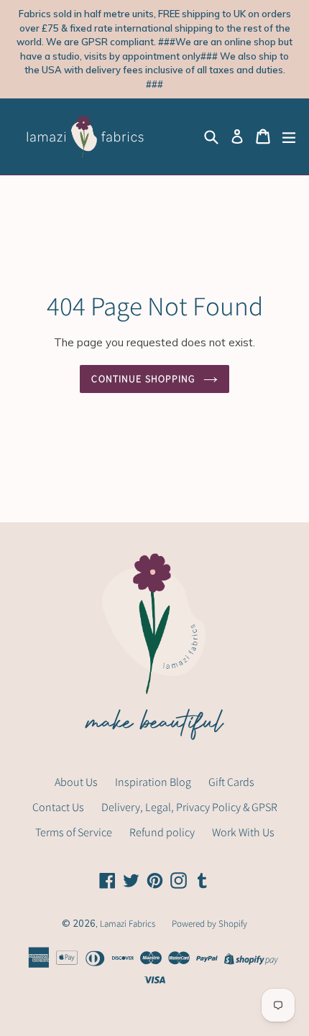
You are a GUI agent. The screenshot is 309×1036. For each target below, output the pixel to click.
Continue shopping (143, 378)
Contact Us (58, 807)
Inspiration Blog (153, 782)
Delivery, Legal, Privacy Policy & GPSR (189, 807)
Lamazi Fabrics (128, 923)
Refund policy (162, 832)
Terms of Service (73, 832)
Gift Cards (231, 782)
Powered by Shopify (209, 923)
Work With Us (243, 832)
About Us (76, 782)
